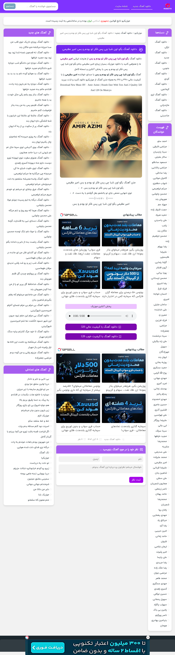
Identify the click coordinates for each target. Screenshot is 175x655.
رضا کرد (163, 525)
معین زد (163, 315)
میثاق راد (162, 520)
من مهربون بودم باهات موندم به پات (30, 442)
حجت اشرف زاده (159, 209)
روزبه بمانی (161, 362)
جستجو (10, 6)
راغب (164, 225)
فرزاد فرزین (161, 320)
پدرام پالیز (162, 394)
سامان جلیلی (160, 304)
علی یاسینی (160, 220)
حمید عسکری (160, 367)
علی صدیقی (160, 452)
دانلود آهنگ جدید (142, 6)
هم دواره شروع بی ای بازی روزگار (32, 405)
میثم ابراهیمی (159, 188)
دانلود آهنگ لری (159, 94)
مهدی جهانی (160, 378)
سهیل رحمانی (160, 599)
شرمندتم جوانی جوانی (38, 484)
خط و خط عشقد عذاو (38, 421)
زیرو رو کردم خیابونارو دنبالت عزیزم (31, 468)
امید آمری (162, 383)
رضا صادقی (161, 173)
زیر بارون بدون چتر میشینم (35, 410)
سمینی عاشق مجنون (38, 479)
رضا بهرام (162, 246)
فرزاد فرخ (162, 288)
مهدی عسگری (160, 583)
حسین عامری (160, 404)
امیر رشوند (161, 552)
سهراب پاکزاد (160, 604)
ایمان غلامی (160, 546)
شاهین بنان (161, 473)
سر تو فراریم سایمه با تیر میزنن (33, 389)
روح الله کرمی (160, 373)
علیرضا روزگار (160, 420)
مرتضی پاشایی (159, 167)
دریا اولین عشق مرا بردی (37, 384)
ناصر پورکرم (161, 615)
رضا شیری (162, 283)
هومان (163, 625)
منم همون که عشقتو (38, 500)
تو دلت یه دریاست (39, 463)
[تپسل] (27, 637)
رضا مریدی (161, 562)
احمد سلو (162, 141)
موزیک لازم (43, 415)
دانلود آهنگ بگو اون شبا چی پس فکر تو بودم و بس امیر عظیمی (99, 49)
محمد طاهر (161, 578)
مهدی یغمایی (160, 515)
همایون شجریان (159, 483)
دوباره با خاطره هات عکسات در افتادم (30, 394)
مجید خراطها (160, 436)
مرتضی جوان (160, 573)
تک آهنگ (44, 452)
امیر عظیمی (160, 462)
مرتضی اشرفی (160, 146)
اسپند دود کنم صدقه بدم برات (33, 426)
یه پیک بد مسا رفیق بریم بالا (34, 400)
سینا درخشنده (159, 336)
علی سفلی (161, 478)
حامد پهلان (161, 494)
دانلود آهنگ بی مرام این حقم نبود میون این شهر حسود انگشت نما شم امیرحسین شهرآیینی (30, 321)
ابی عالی (162, 425)
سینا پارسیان (160, 152)
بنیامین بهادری (159, 620)
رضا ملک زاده (160, 568)
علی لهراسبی (160, 415)
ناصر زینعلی (161, 489)
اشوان (164, 541)
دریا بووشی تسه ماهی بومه (35, 473)
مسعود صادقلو (159, 162)
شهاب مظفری (160, 183)
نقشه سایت (121, 6)
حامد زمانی (161, 536)
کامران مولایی (160, 178)
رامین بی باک (160, 610)
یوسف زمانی (160, 388)
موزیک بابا (43, 494)
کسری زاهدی (160, 589)
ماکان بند (162, 231)
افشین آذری (161, 410)
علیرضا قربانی (160, 467)
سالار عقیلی (161, 157)
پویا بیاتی (162, 273)
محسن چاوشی (159, 194)
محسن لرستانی (159, 278)
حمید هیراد (161, 215)
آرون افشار (161, 267)
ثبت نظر (136, 480)
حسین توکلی (160, 594)
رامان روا (163, 510)
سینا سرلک (161, 431)
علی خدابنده (160, 309)
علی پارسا (162, 557)
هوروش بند (161, 199)
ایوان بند (162, 357)
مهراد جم (162, 204)
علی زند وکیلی (159, 341)
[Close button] (148, 637)
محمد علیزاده (160, 457)
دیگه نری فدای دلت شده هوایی (33, 447)
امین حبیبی (161, 531)
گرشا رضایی (161, 262)
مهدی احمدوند (159, 399)
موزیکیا (45, 458)
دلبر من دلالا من (41, 489)
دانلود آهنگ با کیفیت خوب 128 (99, 336)
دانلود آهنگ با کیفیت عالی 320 (99, 327)
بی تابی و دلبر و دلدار (38, 379)
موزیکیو (138, 33)
